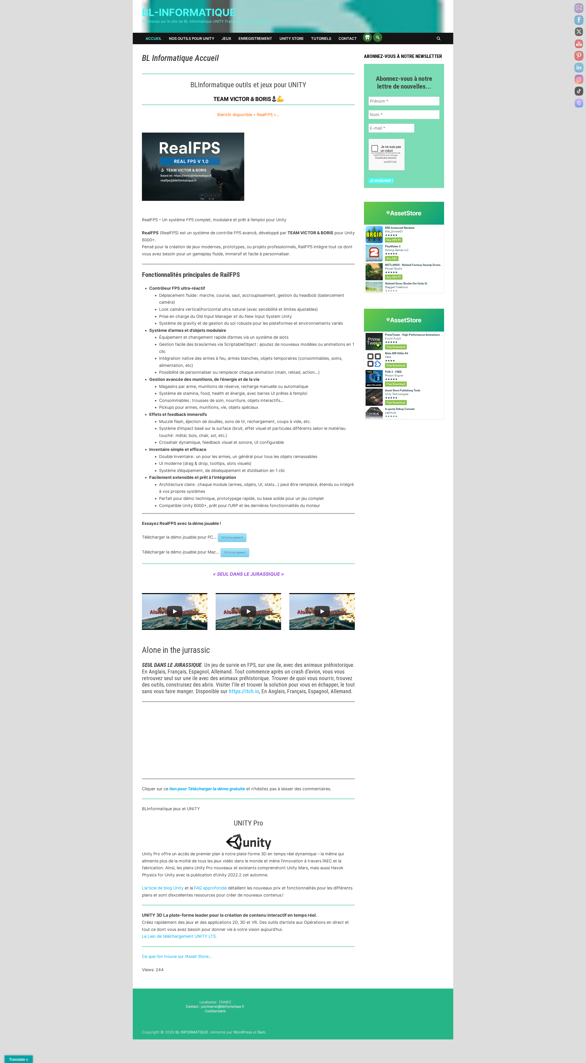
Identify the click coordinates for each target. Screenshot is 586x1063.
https (235, 691)
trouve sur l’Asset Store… (188, 956)
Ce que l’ (150, 956)
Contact (348, 38)
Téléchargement (232, 537)
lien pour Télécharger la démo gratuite (207, 788)
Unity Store (291, 38)
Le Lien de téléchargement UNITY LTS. (179, 936)
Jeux (226, 38)
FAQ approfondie (210, 888)
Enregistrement (255, 38)
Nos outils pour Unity (191, 38)
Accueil (154, 38)
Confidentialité (215, 1011)
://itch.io (250, 691)
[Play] (174, 611)
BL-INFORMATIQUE (189, 12)
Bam (261, 1032)
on (161, 956)
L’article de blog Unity (163, 888)
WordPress (242, 1032)
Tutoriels (321, 38)
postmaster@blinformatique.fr (222, 1006)
